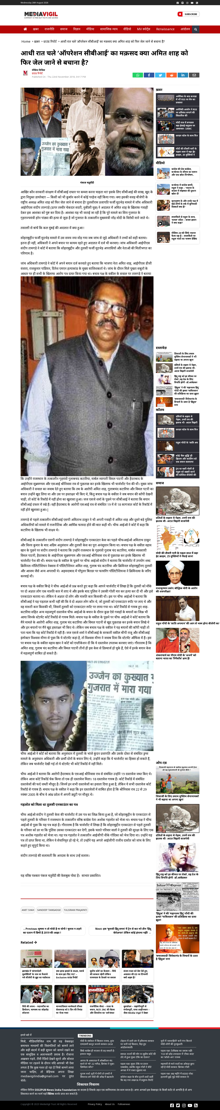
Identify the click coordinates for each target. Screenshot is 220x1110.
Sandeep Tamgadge (49, 909)
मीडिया (90, 29)
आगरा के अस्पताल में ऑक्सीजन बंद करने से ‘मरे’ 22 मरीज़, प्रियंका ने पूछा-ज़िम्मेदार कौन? (97, 1064)
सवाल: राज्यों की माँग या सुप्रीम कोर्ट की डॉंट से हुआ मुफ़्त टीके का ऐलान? (138, 1055)
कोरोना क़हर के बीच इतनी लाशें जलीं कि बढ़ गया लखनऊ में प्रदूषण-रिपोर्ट (136, 1078)
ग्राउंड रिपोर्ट (37, 73)
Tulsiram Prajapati (75, 909)
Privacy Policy (95, 1104)
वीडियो (127, 29)
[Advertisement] (177, 294)
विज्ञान (76, 29)
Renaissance (165, 29)
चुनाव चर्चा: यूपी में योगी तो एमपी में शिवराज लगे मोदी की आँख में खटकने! (97, 1075)
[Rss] (197, 2)
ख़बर (36, 29)
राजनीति (49, 29)
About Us (110, 1104)
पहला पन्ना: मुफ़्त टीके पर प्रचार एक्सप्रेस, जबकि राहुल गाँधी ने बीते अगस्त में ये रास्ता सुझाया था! (135, 1067)
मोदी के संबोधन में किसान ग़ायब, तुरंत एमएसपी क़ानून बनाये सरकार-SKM (97, 1042)
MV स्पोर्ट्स (143, 29)
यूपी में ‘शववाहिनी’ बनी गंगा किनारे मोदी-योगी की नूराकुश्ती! (176, 1042)
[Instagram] (187, 2)
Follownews (124, 1104)
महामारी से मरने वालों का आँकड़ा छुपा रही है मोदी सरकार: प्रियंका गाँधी (177, 1065)
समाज (63, 29)
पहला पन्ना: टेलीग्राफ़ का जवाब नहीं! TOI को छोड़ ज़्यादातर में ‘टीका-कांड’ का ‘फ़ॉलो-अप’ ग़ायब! (177, 1054)
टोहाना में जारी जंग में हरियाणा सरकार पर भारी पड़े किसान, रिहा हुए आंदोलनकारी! (137, 1044)
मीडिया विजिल (38, 70)
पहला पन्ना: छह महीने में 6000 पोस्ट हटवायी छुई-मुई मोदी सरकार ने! (177, 1075)
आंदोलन (185, 29)
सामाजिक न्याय (109, 29)
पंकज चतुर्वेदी (87, 182)
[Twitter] (182, 2)
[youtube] (192, 2)
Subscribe (191, 14)
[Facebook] (177, 2)
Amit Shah (28, 909)
